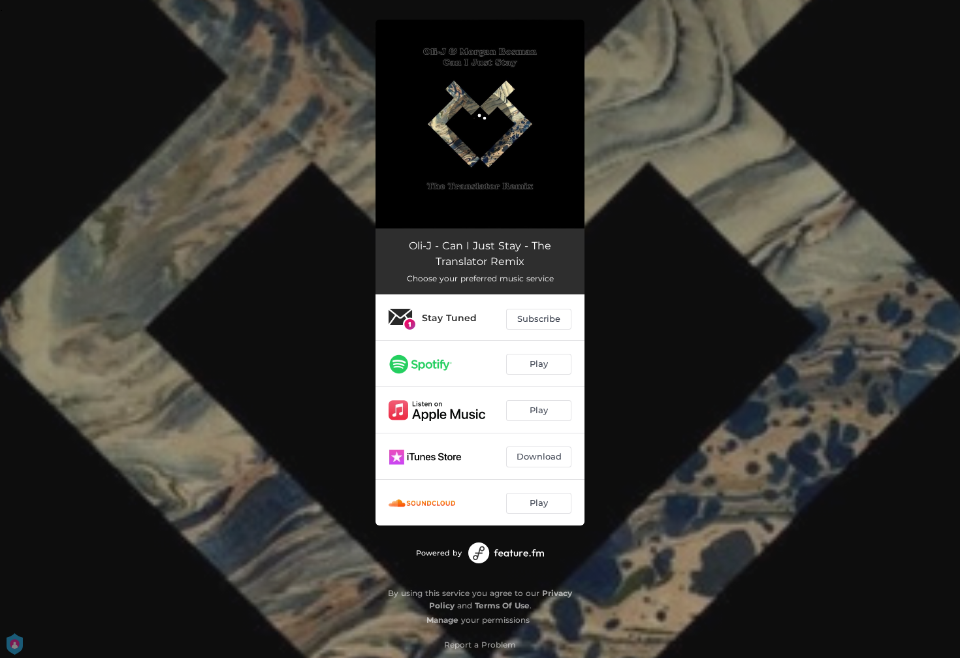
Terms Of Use (502, 605)
